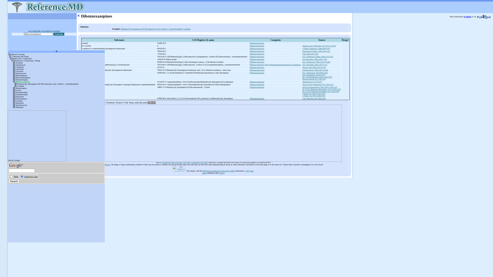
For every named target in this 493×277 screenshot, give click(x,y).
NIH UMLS (187, 163)
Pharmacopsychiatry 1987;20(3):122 (316, 51)
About (204, 173)
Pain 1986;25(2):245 (310, 54)
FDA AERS (204, 163)
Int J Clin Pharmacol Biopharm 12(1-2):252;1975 (321, 89)
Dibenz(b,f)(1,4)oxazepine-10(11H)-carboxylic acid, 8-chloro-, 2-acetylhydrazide (151, 29)
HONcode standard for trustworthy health (219, 171)
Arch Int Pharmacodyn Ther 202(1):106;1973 (319, 87)
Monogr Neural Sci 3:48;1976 (314, 79)
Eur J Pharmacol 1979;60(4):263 (315, 73)
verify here (249, 171)
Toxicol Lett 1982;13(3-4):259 (314, 67)
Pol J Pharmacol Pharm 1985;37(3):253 (317, 57)
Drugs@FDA (195, 163)
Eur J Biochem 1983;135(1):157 (314, 65)
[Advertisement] (200, 132)
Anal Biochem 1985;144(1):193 (314, 59)
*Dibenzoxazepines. (257, 43)
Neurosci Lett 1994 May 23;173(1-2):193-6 (319, 46)
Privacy (222, 173)
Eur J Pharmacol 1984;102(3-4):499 (316, 62)
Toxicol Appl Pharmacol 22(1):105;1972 (318, 84)
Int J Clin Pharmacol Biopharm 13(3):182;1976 (320, 91)
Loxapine (186, 29)
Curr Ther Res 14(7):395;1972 (314, 98)
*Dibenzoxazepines (256, 65)
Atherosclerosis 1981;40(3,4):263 (315, 70)
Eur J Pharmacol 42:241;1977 (313, 75)
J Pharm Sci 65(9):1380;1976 (313, 96)
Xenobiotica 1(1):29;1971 (312, 82)
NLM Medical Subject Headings (172, 163)
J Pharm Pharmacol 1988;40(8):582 (316, 49)
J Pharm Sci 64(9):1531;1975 (313, 94)
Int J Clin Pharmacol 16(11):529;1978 (317, 77)
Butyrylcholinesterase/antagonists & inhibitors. (283, 65)
